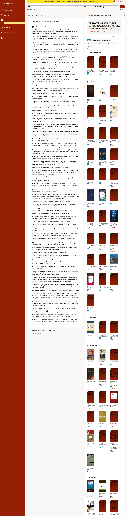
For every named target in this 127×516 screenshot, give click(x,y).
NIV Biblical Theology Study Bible (91, 142)
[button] (119, 1)
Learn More (107, 31)
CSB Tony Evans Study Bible (91, 98)
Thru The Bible (90, 443)
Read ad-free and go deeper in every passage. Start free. (70, 1)
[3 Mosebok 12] (28, 173)
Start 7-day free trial (95, 31)
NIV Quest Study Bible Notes (91, 181)
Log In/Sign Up (120, 1)
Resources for (95, 37)
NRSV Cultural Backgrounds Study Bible (103, 288)
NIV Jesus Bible (114, 161)
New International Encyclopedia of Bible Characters (103, 335)
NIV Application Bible (114, 118)
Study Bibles (92, 82)
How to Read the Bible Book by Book (103, 404)
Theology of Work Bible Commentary (114, 424)
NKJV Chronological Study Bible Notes (103, 224)
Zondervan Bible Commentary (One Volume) (103, 445)
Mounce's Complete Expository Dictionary (112, 71)
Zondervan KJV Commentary (90, 467)
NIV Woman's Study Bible (102, 203)
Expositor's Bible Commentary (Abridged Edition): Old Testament (103, 71)
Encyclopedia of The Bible (91, 334)
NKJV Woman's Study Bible (90, 287)
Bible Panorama (91, 381)
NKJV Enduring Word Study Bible (114, 224)
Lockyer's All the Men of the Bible (91, 514)
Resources (90, 15)
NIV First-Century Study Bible (91, 162)
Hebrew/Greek (98, 15)
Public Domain (37, 333)
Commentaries (93, 345)
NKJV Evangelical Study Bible (91, 246)
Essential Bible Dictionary (113, 494)
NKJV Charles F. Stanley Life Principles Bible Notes (91, 225)
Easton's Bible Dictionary (102, 494)
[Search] (122, 6)
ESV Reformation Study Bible (114, 98)
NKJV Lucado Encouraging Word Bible (103, 247)
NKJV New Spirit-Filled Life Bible (91, 267)
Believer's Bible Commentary (114, 362)
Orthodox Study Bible (114, 287)
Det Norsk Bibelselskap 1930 (40, 330)
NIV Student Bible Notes (103, 181)
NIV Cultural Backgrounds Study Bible (115, 142)
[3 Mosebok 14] (83, 173)
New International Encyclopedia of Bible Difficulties (114, 335)
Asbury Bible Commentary (102, 362)
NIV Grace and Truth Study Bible (103, 162)
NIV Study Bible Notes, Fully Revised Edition (91, 70)
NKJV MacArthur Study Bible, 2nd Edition (114, 247)
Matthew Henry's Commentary (114, 404)
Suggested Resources (95, 52)
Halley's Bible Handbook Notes (91, 404)
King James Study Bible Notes (91, 118)
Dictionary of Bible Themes (91, 494)
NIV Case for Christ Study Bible (103, 141)
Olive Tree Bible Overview (102, 424)
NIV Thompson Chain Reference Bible (91, 203)
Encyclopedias (93, 317)
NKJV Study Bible (103, 266)
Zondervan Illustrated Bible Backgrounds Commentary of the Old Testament (115, 446)
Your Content (107, 15)
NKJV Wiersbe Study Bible (113, 267)
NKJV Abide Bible (114, 202)
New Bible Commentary (90, 424)
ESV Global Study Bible (103, 98)
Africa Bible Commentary (90, 362)
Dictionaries (92, 477)
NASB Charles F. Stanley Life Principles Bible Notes (102, 120)
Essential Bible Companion (102, 382)
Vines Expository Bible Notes (91, 308)
